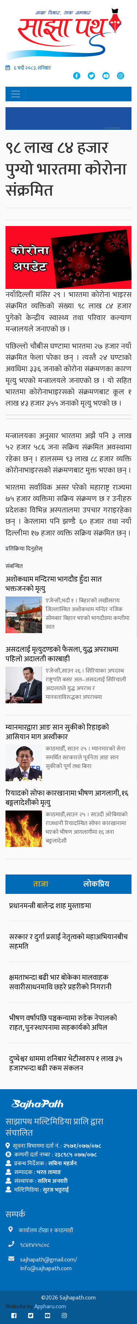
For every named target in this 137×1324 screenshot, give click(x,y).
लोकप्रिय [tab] (96, 884)
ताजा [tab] (40, 884)
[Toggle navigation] (15, 94)
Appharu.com (50, 1307)
